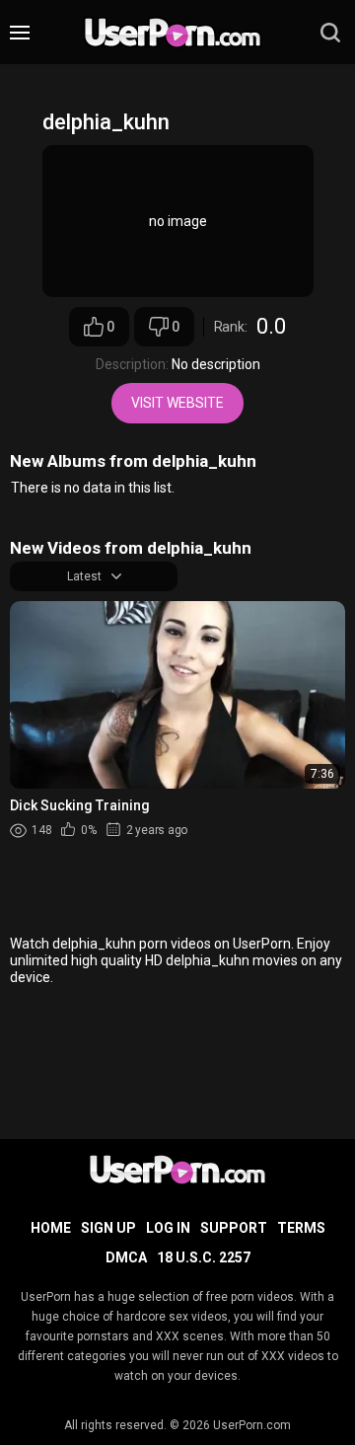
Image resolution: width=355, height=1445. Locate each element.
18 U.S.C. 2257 (203, 1257)
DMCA (126, 1257)
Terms (301, 1228)
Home (51, 1228)
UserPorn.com (252, 1425)
